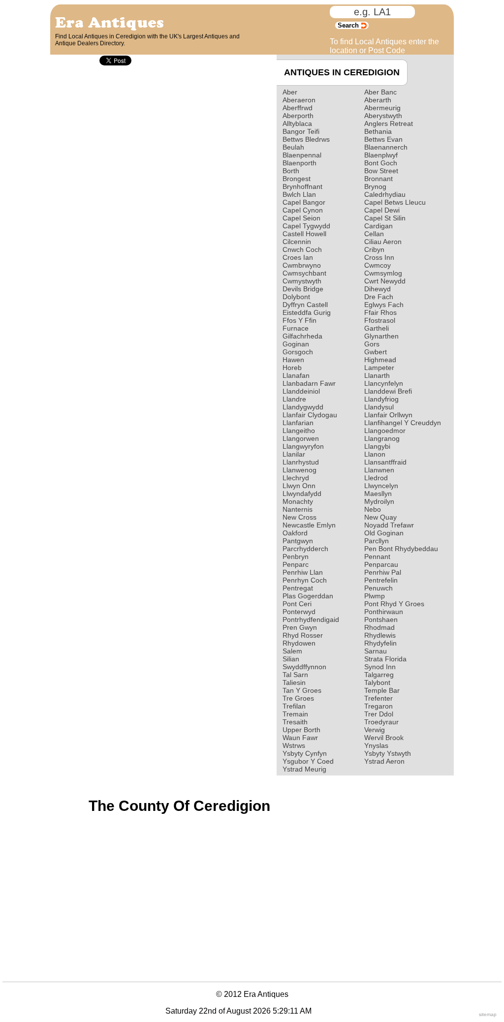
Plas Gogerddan (308, 596)
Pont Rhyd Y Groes (394, 604)
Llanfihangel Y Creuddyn (402, 423)
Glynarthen (381, 336)
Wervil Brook (384, 738)
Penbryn (296, 556)
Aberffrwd (298, 108)
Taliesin (294, 682)
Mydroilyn (379, 501)
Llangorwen (301, 438)
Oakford (295, 533)
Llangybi (377, 446)
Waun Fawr (300, 738)
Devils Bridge (303, 289)
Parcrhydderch (305, 549)
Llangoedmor (385, 430)
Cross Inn (379, 257)
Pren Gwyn (300, 627)
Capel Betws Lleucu (395, 202)
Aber (290, 92)
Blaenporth (299, 163)
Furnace (296, 328)
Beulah (293, 147)
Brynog (375, 186)
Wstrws (294, 745)
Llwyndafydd (302, 493)
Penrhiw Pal (382, 572)
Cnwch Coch (302, 249)
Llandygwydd (303, 407)
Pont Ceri (297, 604)
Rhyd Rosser (303, 635)
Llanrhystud (301, 462)
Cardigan (378, 226)
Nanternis (298, 509)
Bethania (378, 131)
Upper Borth (301, 730)
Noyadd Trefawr (389, 525)
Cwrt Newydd (385, 281)
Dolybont (296, 297)
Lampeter (379, 368)
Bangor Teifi (301, 131)
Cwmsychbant (304, 273)
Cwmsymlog (383, 273)
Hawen (293, 360)
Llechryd (296, 478)
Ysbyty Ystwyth (387, 753)
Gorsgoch (298, 352)
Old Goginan (384, 533)
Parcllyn (376, 541)
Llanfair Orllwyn (388, 415)
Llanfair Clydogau (310, 415)
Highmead (380, 360)
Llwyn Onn (299, 486)
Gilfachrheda (302, 336)
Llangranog (382, 438)
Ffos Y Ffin (299, 320)
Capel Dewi (382, 210)
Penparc (296, 564)
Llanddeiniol (301, 391)
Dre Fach (378, 297)
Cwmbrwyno (302, 265)
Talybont (377, 682)
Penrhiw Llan (303, 572)
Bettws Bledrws (306, 139)
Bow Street (381, 171)
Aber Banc (380, 92)
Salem (292, 651)
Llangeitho (299, 430)
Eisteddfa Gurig (307, 312)
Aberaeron (299, 100)
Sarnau (375, 651)
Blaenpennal (302, 155)
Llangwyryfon (303, 446)
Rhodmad (379, 627)
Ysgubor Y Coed (308, 761)
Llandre (294, 399)
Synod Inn (380, 667)
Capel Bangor (304, 202)
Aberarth (377, 100)
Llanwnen (379, 470)
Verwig (374, 730)
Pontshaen (381, 619)
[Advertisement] (120, 856)
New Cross (299, 517)
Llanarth (377, 375)
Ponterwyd (299, 612)
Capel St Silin (385, 218)
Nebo (372, 509)
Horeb (292, 368)
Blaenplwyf (381, 155)
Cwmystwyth (302, 281)
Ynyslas (376, 745)
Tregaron (378, 706)
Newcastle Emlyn (309, 525)
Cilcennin (297, 242)
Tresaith (295, 722)
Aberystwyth (383, 116)
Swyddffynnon (304, 667)
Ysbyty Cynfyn (305, 753)
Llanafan (296, 375)
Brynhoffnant (302, 186)
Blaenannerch (386, 147)
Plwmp (374, 596)
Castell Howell (304, 234)
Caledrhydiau (385, 194)
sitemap (488, 1014)
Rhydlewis (380, 635)
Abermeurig (382, 108)
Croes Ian (298, 257)
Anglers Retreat (388, 123)
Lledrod (376, 478)
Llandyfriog (381, 399)
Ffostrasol (379, 320)
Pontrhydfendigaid (311, 619)
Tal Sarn (295, 675)
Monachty (298, 501)
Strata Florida (385, 659)
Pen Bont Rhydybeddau (401, 549)
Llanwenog (299, 470)
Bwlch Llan (299, 194)
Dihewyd (377, 289)
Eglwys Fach (384, 305)
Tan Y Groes (302, 690)
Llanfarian (298, 423)
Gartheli (376, 328)
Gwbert (375, 352)
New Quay (380, 517)
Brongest (297, 179)
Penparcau (381, 564)
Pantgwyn (298, 541)
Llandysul (379, 407)
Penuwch (378, 588)
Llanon (374, 454)
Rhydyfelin (380, 643)
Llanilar (294, 454)
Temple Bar (382, 690)
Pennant (377, 556)
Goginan (296, 344)
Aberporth (298, 116)
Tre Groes (298, 698)
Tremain (295, 714)
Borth (291, 171)
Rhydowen (299, 643)
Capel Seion (301, 218)
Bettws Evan (383, 139)
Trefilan (294, 706)
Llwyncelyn (381, 486)
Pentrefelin (381, 580)
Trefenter (378, 698)
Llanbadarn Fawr (309, 383)
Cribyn (374, 249)
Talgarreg (379, 675)
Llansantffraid (385, 462)
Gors (371, 344)
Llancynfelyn (383, 383)
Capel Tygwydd (306, 226)
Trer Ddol (378, 714)
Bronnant (378, 179)
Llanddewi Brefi (388, 391)
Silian (291, 659)
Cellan (374, 234)
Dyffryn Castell (305, 305)
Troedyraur (381, 722)
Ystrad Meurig (304, 769)
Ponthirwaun (383, 612)
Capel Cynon (303, 210)
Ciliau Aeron (383, 242)
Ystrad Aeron (384, 761)
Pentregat (298, 588)
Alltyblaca (297, 123)
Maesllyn (378, 493)
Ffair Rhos (380, 312)
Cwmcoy (377, 265)
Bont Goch (380, 163)
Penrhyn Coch (305, 580)
